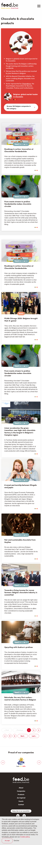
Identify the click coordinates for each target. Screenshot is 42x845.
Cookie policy (25, 837)
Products (21, 794)
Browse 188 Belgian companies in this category (19, 107)
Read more (31, 170)
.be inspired (21, 798)
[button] (3, 762)
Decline (16, 840)
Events (21, 801)
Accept (7, 840)
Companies (21, 791)
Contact (21, 804)
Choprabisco (26, 83)
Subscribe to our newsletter (21, 811)
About (21, 788)
